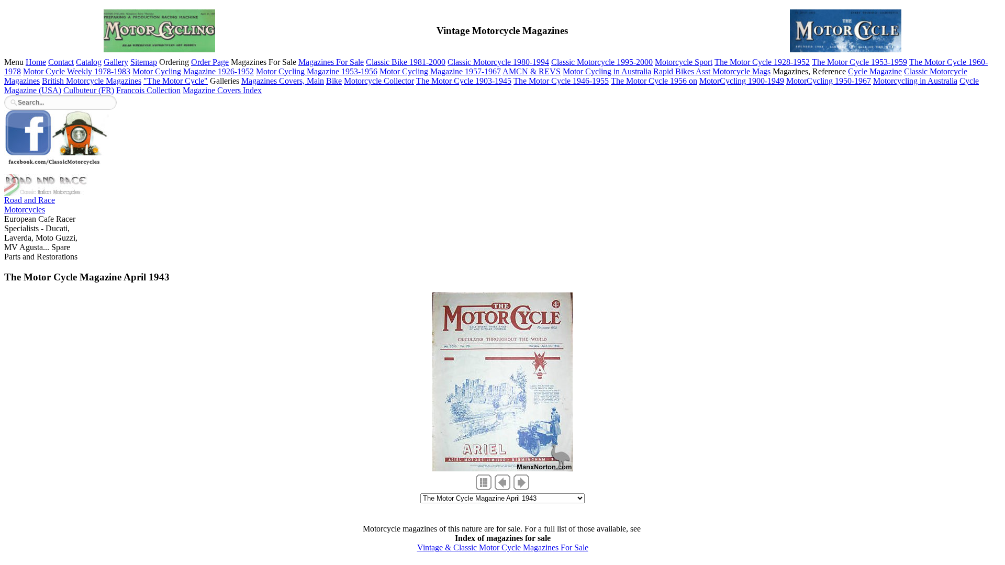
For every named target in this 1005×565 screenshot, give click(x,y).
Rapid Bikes (674, 71)
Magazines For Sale (331, 62)
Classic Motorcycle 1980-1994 (498, 62)
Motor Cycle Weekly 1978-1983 (76, 71)
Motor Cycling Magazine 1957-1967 (440, 71)
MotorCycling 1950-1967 (828, 80)
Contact (61, 62)
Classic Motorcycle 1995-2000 (602, 62)
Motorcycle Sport (683, 62)
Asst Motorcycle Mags (733, 71)
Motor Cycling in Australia (607, 71)
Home (36, 62)
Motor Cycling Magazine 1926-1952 (193, 71)
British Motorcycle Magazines (91, 80)
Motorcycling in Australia (915, 80)
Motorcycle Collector (379, 80)
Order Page (210, 62)
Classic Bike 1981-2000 (405, 62)
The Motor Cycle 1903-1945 (463, 80)
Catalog (89, 62)
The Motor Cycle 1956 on (654, 80)
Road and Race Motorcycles (29, 205)
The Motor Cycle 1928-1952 (762, 62)
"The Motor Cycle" (175, 80)
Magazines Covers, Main (282, 80)
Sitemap (143, 62)
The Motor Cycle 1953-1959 (859, 62)
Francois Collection (148, 90)
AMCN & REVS (531, 71)
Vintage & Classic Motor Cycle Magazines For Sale (502, 547)
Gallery (116, 62)
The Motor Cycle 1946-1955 (561, 80)
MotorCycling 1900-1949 (741, 80)
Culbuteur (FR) (88, 90)
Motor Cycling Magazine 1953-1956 (316, 71)
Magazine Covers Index (222, 90)
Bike (334, 80)
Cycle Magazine (875, 71)
